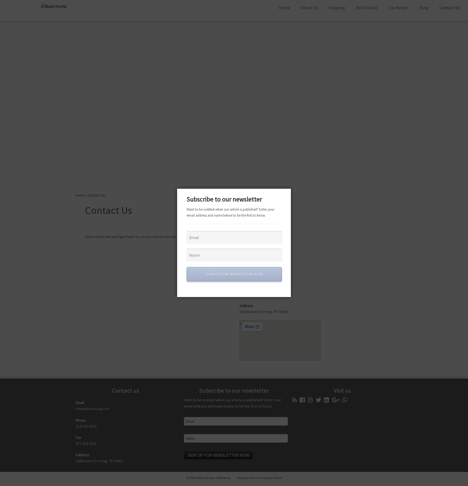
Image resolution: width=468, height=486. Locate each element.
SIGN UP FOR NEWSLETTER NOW (234, 274)
